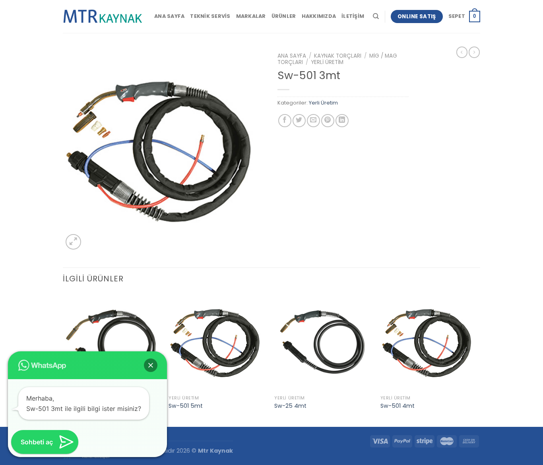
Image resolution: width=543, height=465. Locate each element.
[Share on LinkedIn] (342, 120)
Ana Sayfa (169, 16)
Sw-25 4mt (290, 406)
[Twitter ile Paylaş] (299, 120)
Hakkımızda (319, 16)
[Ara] (376, 16)
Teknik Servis (210, 16)
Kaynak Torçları (337, 56)
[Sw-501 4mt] (429, 342)
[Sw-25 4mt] (323, 342)
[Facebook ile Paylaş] (284, 120)
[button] (150, 365)
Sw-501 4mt (397, 406)
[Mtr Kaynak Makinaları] (102, 17)
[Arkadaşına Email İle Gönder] (313, 120)
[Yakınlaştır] (73, 242)
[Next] (478, 359)
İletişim (352, 16)
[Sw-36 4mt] (112, 342)
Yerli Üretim (327, 62)
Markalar (251, 16)
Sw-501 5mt (186, 406)
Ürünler (284, 16)
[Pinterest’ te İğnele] (327, 120)
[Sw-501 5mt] (218, 342)
